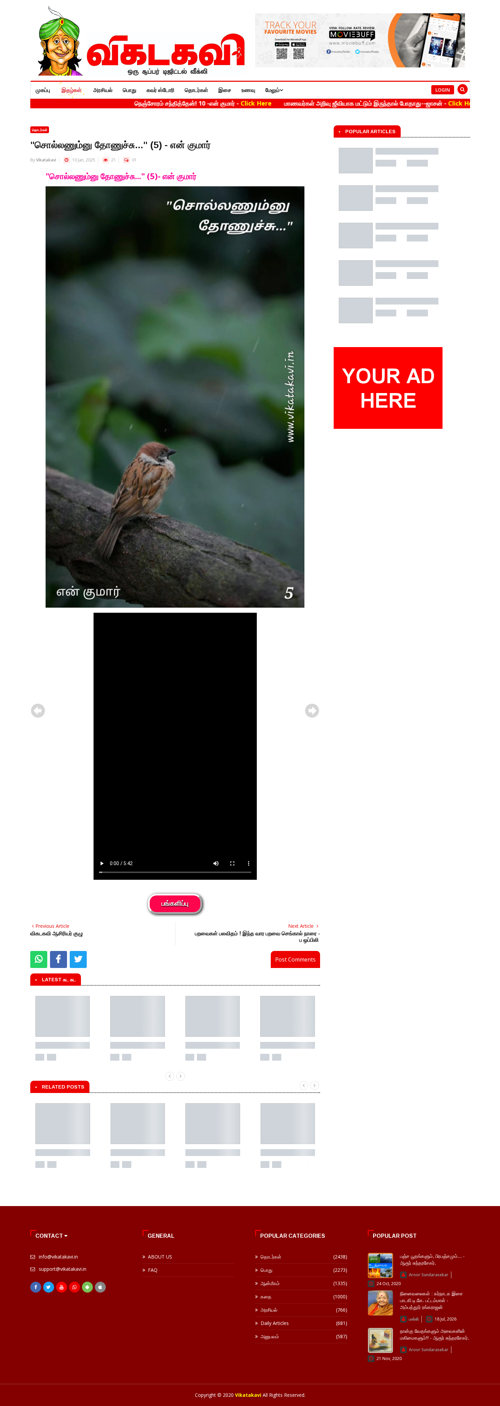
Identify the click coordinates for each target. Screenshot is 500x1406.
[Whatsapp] (74, 1287)
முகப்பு (43, 90)
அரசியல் (103, 90)
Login (442, 90)
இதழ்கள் (72, 90)
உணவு (248, 90)
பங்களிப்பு (175, 904)
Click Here (206, 103)
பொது (129, 90)
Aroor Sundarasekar (428, 1275)
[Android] (87, 1287)
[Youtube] (61, 1287)
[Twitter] (48, 1287)
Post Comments (295, 959)
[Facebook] (35, 1287)
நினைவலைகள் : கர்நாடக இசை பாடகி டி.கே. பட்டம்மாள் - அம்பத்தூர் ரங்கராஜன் (431, 1300)
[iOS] (100, 1287)
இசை (224, 90)
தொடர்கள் (196, 90)
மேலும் (272, 90)
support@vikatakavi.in (62, 1269)
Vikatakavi (46, 160)
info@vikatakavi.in (58, 1256)
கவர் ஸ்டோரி (160, 90)
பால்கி (414, 1319)
